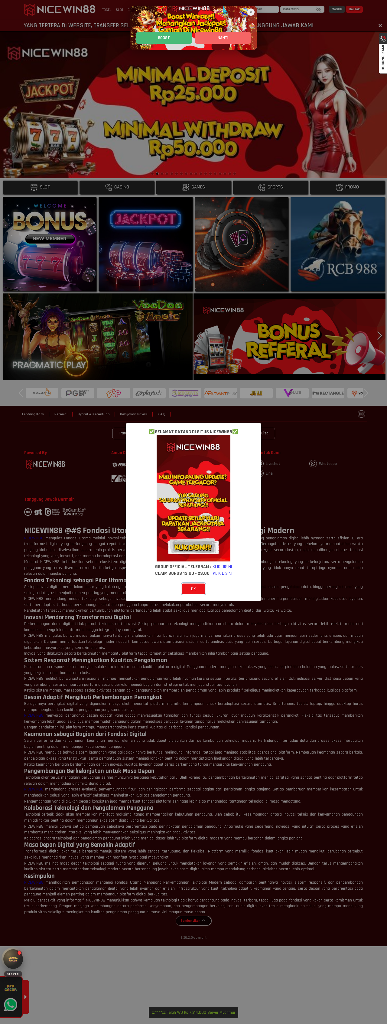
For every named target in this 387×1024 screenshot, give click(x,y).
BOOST (164, 38)
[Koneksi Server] (13, 959)
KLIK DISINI (222, 567)
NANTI (223, 38)
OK (193, 589)
